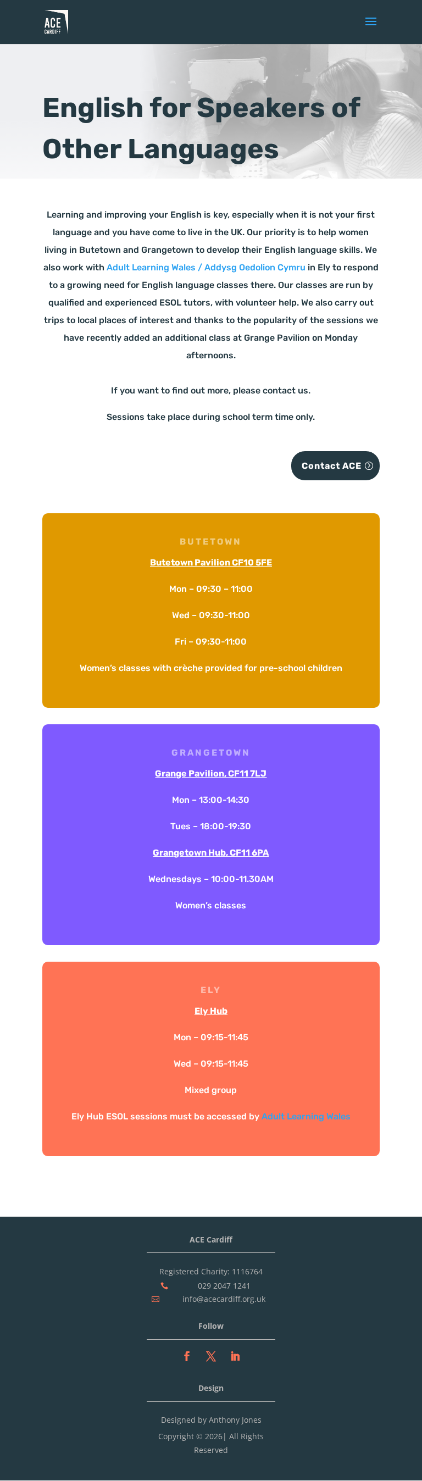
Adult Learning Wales (306, 1116)
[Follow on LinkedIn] (235, 1356)
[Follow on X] (211, 1356)
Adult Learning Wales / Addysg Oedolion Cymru (206, 267)
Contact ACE (332, 466)
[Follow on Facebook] (187, 1356)
